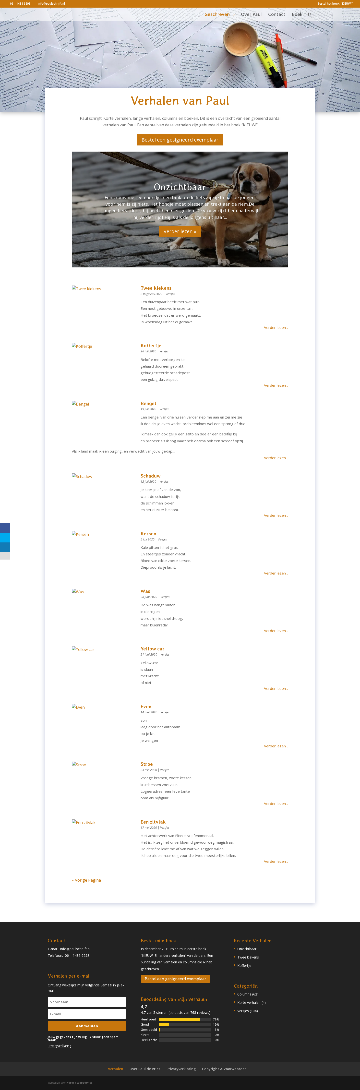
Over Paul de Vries (145, 1068)
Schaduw (151, 476)
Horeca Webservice (79, 1082)
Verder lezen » (180, 231)
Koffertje (151, 345)
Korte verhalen (249, 1002)
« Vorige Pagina (86, 880)
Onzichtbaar (180, 187)
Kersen (148, 534)
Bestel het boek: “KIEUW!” (335, 4)
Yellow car (153, 649)
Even (146, 706)
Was (145, 591)
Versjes (170, 294)
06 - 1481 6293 (20, 3)
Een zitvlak (153, 822)
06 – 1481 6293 (77, 955)
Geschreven (217, 14)
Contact (276, 14)
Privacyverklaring (59, 1046)
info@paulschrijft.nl (75, 948)
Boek (297, 14)
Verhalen (115, 1068)
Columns (244, 994)
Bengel (148, 403)
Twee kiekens (156, 288)
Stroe (147, 764)
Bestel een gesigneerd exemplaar (180, 139)
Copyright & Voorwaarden (224, 1068)
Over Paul (251, 14)
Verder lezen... (276, 327)
